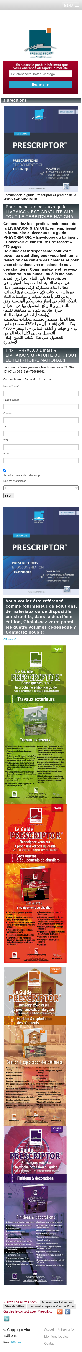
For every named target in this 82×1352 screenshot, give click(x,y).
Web (5, 440)
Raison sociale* (11, 399)
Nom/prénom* (11, 386)
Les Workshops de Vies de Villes (52, 1306)
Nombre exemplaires (14, 481)
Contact (49, 1343)
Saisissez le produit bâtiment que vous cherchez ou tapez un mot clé (40, 66)
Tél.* (5, 426)
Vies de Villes (14, 1306)
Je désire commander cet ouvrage (21, 475)
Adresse (7, 413)
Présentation (66, 1329)
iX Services (16, 1341)
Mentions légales (56, 1336)
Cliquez (10, 639)
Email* (6, 453)
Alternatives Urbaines (57, 1302)
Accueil (49, 1329)
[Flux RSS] (60, 1311)
